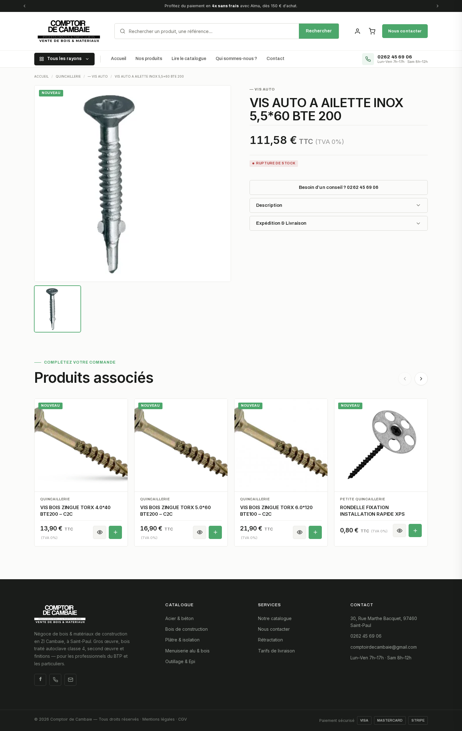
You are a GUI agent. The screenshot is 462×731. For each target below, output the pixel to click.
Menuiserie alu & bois (187, 650)
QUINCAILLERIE (68, 76)
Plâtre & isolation (182, 639)
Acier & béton (179, 618)
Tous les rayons (64, 58)
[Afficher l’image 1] (57, 309)
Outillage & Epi (180, 661)
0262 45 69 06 (366, 636)
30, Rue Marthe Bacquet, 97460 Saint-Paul (383, 622)
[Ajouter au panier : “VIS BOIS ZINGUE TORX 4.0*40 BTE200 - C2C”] (115, 532)
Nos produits (148, 58)
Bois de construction (186, 629)
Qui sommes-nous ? (236, 58)
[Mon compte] (357, 31)
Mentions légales (158, 719)
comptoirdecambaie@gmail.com (383, 647)
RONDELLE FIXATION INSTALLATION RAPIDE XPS (372, 510)
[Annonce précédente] (24, 6)
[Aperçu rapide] (99, 532)
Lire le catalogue (189, 58)
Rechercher (319, 31)
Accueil (118, 58)
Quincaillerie (55, 499)
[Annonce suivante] (437, 6)
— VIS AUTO (98, 76)
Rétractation (270, 639)
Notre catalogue (275, 618)
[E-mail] (70, 680)
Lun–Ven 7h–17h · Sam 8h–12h (380, 657)
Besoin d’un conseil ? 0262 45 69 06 (339, 187)
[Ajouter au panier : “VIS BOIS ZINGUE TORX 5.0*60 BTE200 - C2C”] (215, 532)
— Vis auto (262, 89)
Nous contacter (405, 31)
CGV (182, 719)
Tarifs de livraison (276, 650)
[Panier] (372, 31)
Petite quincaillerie (362, 499)
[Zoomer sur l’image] (133, 183)
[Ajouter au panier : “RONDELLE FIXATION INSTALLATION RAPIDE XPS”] (415, 530)
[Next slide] (421, 378)
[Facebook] (40, 680)
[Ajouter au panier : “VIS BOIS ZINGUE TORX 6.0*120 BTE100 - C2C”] (315, 532)
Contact (275, 58)
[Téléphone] (55, 680)
